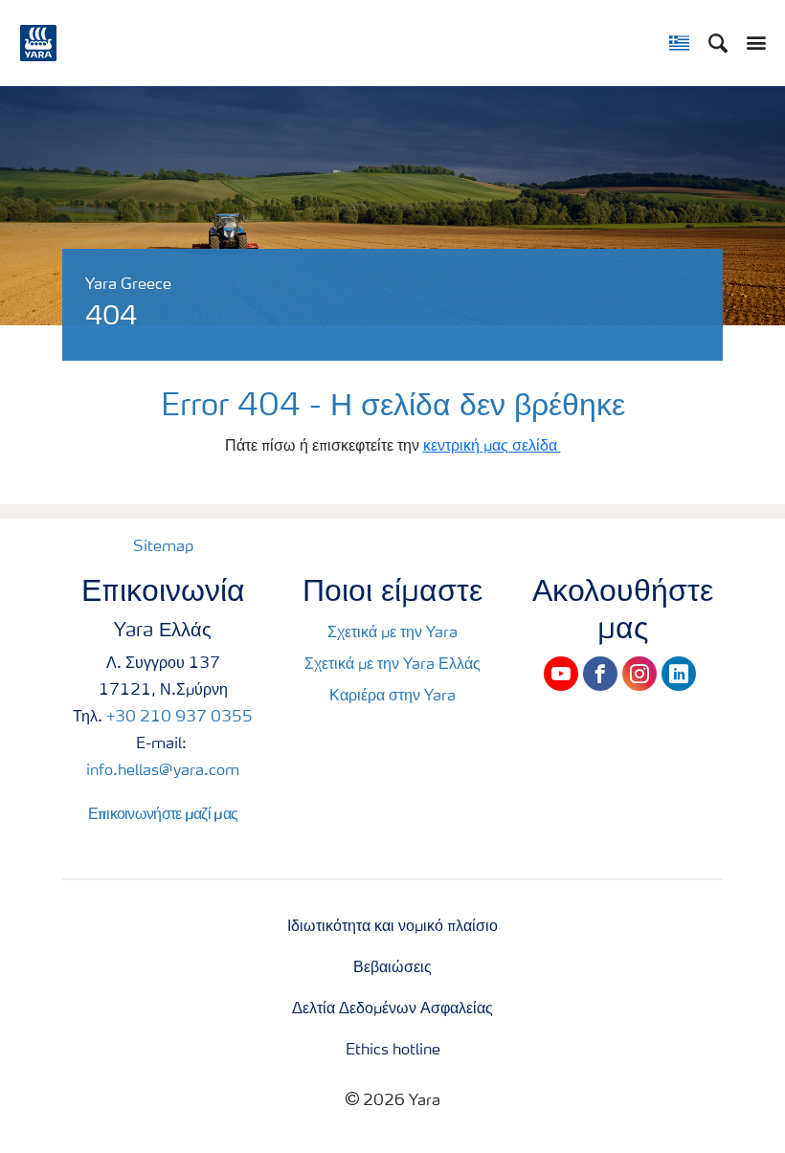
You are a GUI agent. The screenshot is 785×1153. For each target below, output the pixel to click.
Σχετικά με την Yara (392, 633)
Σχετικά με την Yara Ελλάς (392, 665)
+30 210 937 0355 (179, 717)
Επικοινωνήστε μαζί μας (163, 813)
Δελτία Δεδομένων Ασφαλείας (392, 1009)
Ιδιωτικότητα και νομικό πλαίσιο (392, 927)
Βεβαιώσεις (392, 968)
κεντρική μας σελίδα (492, 447)
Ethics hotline (393, 1050)
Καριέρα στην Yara (392, 696)
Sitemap (163, 547)
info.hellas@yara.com (162, 771)
